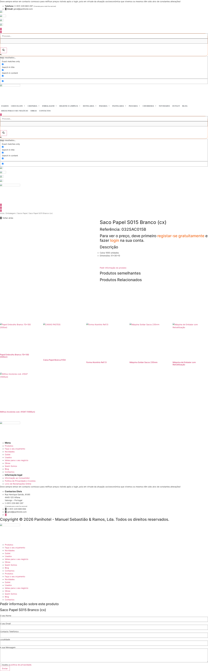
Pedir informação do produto (113, 268)
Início (2, 213)
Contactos (45, 111)
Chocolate (17, 106)
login (115, 240)
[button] (6, 218)
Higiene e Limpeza (68, 106)
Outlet (176, 106)
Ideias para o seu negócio (14, 111)
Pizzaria (133, 106)
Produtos (9, 544)
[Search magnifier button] (3, 50)
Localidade (5, 639)
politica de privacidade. (21, 665)
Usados (5, 106)
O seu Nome (5, 616)
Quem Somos (11, 565)
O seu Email (5, 624)
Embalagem (48, 106)
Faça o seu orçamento (15, 547)
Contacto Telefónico (9, 631)
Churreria (148, 106)
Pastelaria (118, 106)
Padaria (103, 106)
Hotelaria (88, 106)
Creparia (32, 106)
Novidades (164, 106)
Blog (185, 106)
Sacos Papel (22, 213)
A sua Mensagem (8, 647)
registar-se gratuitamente (181, 235)
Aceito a (17, 665)
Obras (33, 111)
